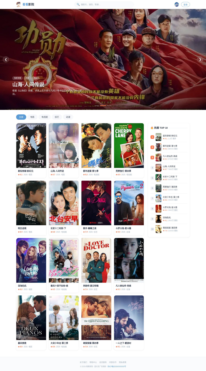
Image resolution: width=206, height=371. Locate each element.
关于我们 (83, 362)
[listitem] (169, 137)
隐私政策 (122, 362)
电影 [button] (32, 117)
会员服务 (103, 362)
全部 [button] (21, 117)
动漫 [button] (68, 117)
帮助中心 (93, 362)
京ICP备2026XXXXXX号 (116, 366)
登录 (186, 5)
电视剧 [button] (44, 117)
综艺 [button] (57, 117)
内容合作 (112, 362)
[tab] (97, 105)
